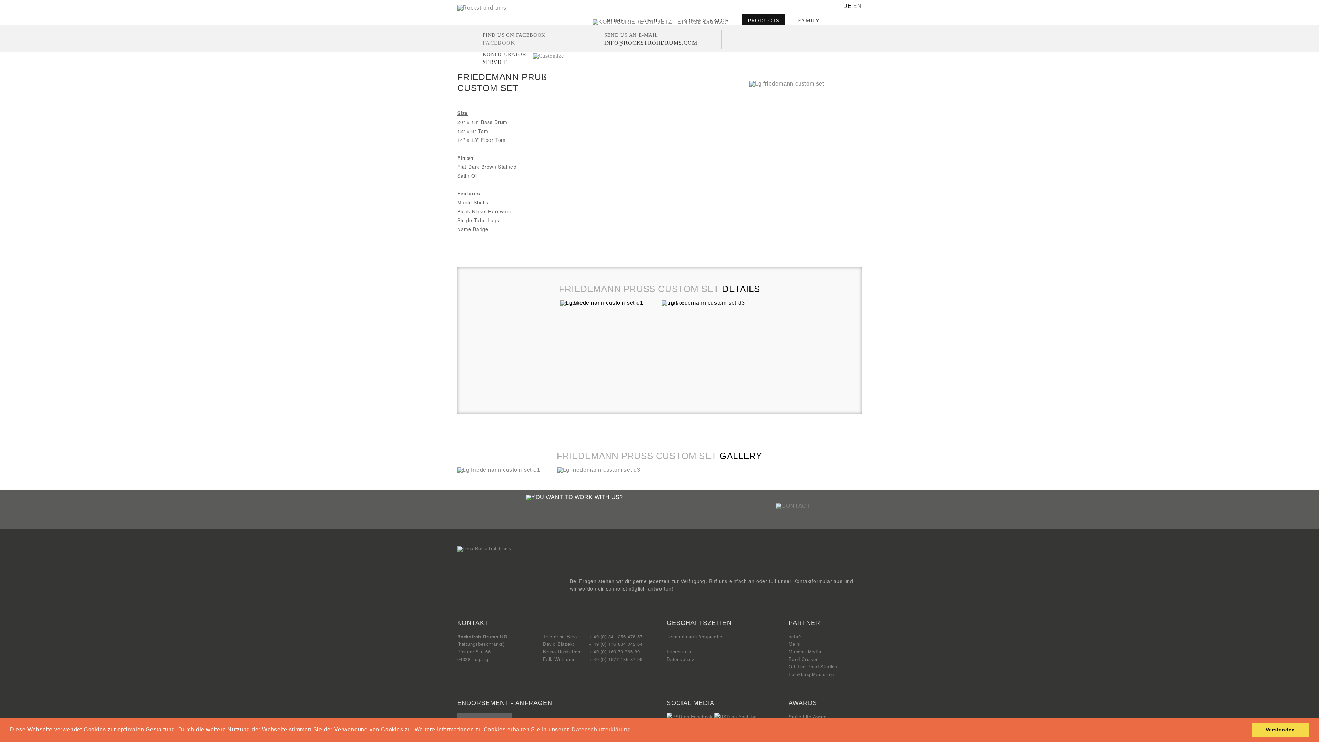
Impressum (679, 651)
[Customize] (548, 56)
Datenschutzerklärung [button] (601, 729)
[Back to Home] (481, 8)
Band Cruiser (803, 659)
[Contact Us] (793, 506)
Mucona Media (805, 651)
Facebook (499, 43)
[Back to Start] (484, 548)
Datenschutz (681, 659)
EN (857, 6)
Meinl (795, 644)
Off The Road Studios (813, 666)
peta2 (795, 636)
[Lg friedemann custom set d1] (498, 470)
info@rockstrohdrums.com (650, 43)
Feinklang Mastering (811, 674)
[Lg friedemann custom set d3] (599, 470)
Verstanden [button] (1280, 729)
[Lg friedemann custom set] (786, 84)
